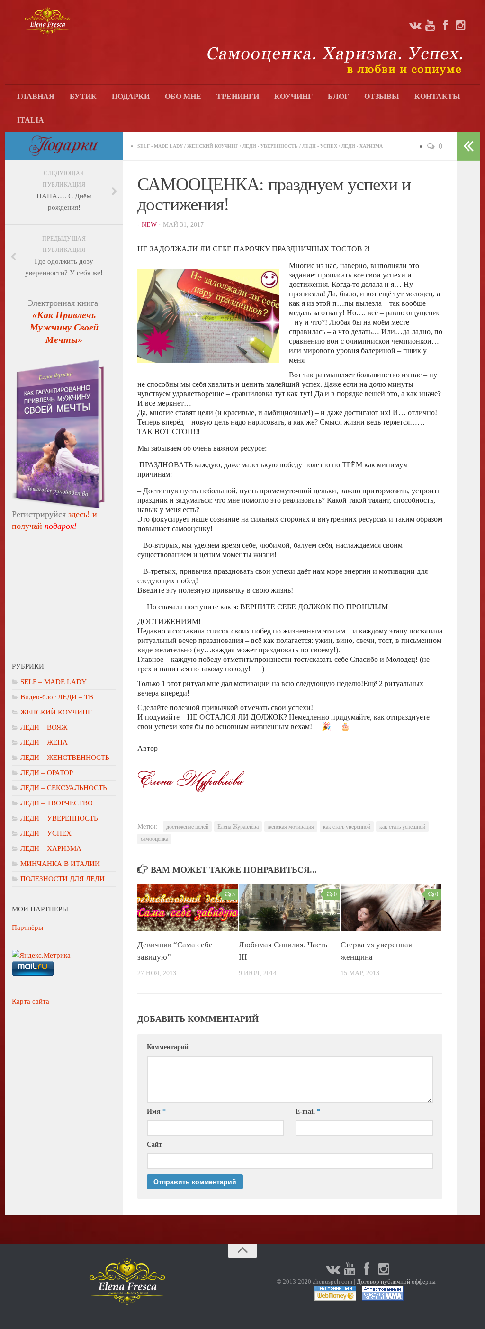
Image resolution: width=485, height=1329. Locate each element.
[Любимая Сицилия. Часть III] (289, 908)
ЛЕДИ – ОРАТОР (46, 772)
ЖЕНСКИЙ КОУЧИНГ (212, 146)
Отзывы (381, 96)
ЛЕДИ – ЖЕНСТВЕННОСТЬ (64, 757)
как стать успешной (402, 826)
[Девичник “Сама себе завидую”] (187, 908)
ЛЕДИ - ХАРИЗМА (362, 146)
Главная (35, 96)
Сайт (154, 1144)
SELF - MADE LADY (160, 146)
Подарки (131, 96)
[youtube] (430, 25)
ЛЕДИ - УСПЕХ (319, 146)
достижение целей (187, 826)
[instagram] (460, 25)
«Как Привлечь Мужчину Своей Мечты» (64, 327)
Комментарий (168, 1047)
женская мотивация (291, 826)
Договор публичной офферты (396, 1281)
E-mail (308, 1111)
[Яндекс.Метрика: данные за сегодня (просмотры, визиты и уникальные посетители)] (41, 955)
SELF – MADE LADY (53, 682)
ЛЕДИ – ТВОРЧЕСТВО (56, 803)
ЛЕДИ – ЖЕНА (44, 742)
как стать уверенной (346, 826)
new (149, 224)
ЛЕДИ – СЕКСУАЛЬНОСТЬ (63, 788)
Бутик (83, 96)
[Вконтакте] (415, 25)
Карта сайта (30, 1001)
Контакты (437, 96)
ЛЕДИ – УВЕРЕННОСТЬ (59, 818)
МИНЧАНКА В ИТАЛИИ (60, 863)
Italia (30, 120)
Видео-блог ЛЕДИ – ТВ (56, 697)
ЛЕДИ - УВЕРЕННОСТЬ (270, 146)
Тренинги (237, 96)
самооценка (154, 839)
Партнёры (27, 927)
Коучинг (293, 96)
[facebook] (445, 25)
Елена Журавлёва (238, 826)
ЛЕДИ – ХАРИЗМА (50, 848)
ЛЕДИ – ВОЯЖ (43, 727)
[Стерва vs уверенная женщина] (391, 908)
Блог (338, 96)
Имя (156, 1111)
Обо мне (183, 96)
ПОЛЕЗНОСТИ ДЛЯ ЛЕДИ (62, 879)
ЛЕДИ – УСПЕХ (46, 833)
